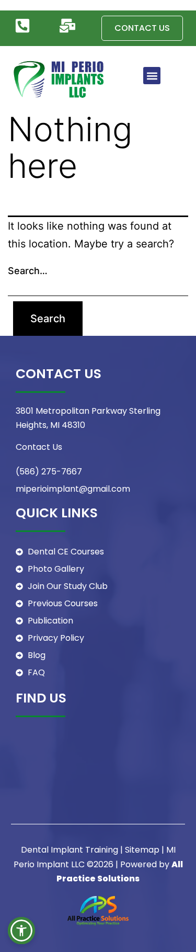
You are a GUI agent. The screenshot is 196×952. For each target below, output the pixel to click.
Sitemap (142, 850)
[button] (151, 75)
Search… (28, 270)
